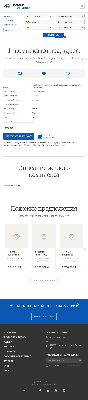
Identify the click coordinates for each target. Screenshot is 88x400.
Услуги (7, 341)
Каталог (8, 361)
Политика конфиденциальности (44, 384)
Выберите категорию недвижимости (10, 20)
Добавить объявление (17, 356)
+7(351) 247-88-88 (57, 337)
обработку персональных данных (70, 365)
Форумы (8, 370)
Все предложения (44, 280)
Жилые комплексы (15, 337)
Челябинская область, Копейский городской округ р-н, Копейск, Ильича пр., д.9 (57, 86)
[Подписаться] (80, 360)
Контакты (9, 351)
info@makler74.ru (57, 341)
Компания (9, 332)
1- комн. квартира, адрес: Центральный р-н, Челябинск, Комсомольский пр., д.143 (16, 253)
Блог (6, 365)
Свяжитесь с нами (44, 316)
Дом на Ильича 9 (38, 91)
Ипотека (8, 346)
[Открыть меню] (82, 6)
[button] (85, 248)
